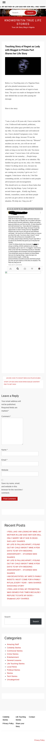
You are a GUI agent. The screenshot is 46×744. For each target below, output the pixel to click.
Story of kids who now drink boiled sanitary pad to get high (22, 383)
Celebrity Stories (14, 648)
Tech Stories (12, 676)
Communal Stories (15, 651)
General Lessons (14, 660)
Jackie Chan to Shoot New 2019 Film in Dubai (23, 378)
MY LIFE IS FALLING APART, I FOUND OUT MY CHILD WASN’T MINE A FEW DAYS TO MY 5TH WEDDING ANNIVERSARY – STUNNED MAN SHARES (23, 550)
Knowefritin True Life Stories (23, 22)
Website (4, 470)
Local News (12, 667)
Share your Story (20, 724)
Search (7, 617)
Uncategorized (13, 680)
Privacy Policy (8, 723)
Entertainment (13, 657)
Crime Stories (12, 654)
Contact (32, 717)
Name (4, 450)
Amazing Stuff (13, 644)
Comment (6, 416)
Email (4, 460)
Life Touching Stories (16, 664)
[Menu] (3, 2)
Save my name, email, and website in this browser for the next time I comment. (12, 488)
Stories (10, 673)
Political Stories (13, 670)
